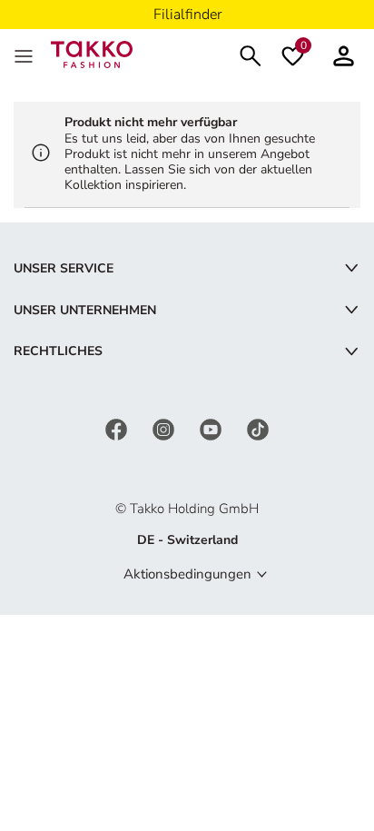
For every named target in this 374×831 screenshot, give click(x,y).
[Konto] (343, 54)
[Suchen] (250, 54)
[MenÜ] (25, 54)
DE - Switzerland (187, 540)
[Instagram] (165, 428)
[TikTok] (258, 428)
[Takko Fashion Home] (92, 53)
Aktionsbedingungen (187, 574)
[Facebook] (118, 428)
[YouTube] (212, 428)
